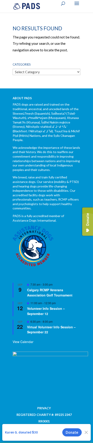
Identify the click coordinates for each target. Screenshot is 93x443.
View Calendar (23, 341)
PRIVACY (44, 408)
